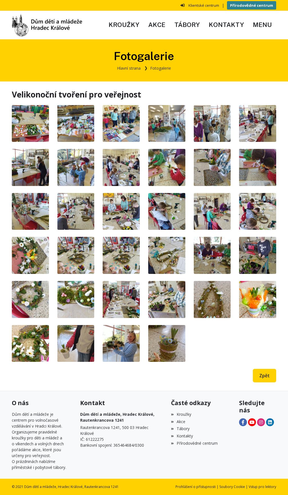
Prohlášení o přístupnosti (196, 486)
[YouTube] (252, 422)
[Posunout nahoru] (275, 482)
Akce (181, 421)
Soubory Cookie (232, 486)
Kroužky (184, 414)
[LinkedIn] (270, 422)
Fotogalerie (160, 68)
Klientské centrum (203, 5)
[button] (262, 25)
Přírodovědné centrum (251, 5)
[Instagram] (261, 422)
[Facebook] (243, 422)
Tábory (183, 428)
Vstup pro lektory (262, 486)
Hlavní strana (129, 68)
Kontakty (185, 436)
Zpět (264, 376)
